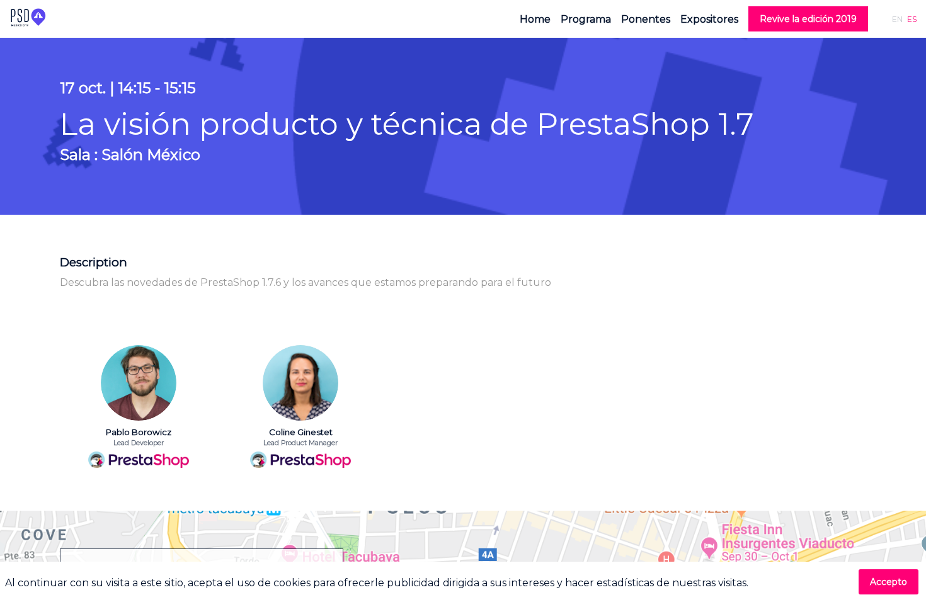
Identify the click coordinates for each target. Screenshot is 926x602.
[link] (535, 19)
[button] (808, 18)
